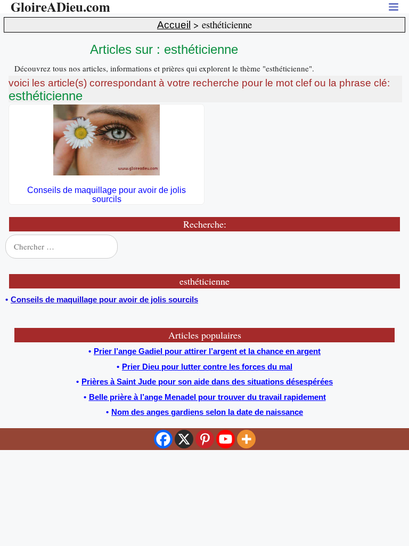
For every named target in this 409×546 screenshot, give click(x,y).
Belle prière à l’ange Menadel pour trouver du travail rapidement (207, 397)
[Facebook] (163, 439)
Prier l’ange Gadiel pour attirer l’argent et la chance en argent (207, 351)
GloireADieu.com (60, 6)
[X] (184, 439)
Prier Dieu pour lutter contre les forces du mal (207, 366)
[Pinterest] (204, 439)
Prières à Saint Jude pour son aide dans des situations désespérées (207, 381)
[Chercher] (388, 246)
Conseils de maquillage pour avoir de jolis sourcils (106, 195)
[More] (246, 439)
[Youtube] (225, 439)
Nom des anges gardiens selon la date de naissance (207, 411)
